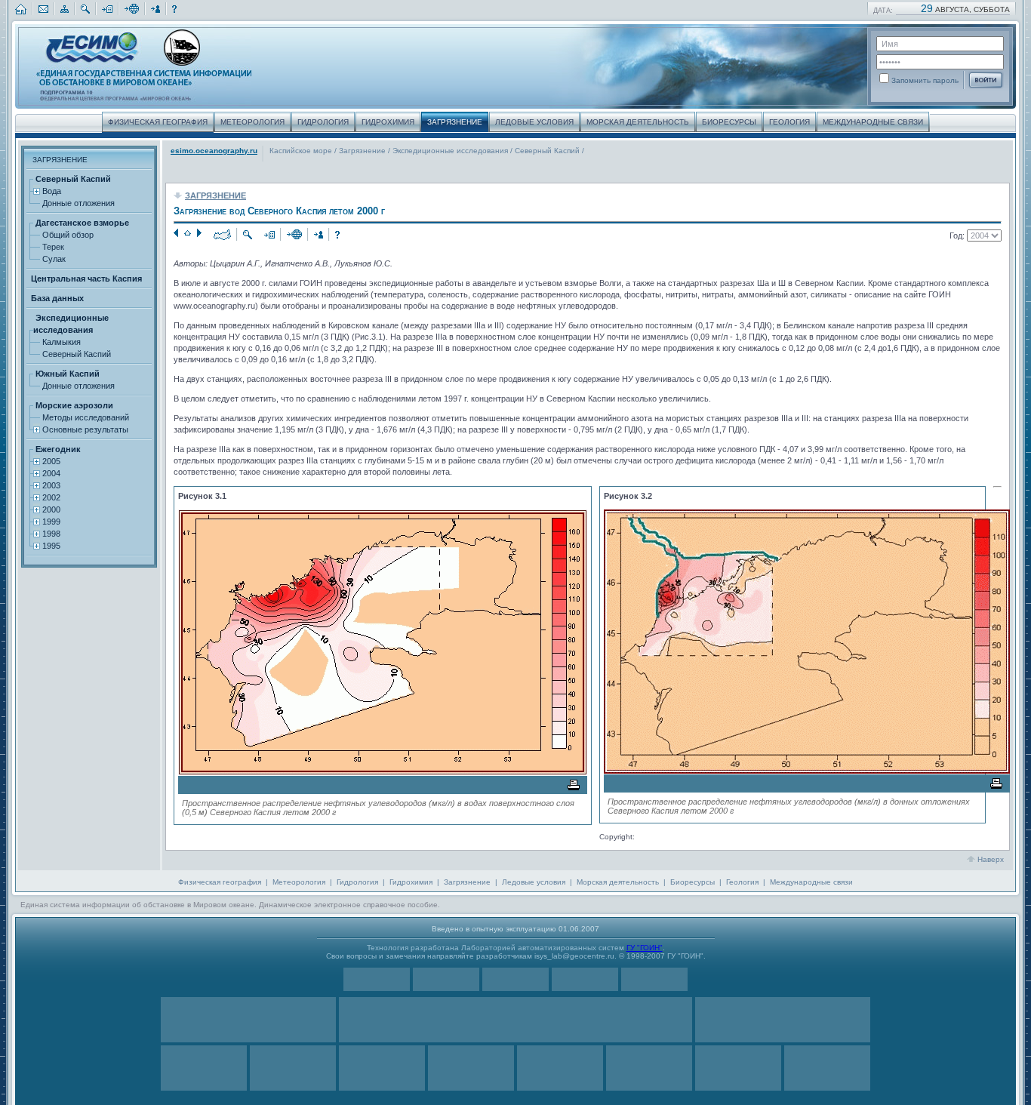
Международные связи (811, 882)
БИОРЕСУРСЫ (729, 122)
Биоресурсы (692, 882)
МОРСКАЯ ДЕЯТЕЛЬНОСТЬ (637, 122)
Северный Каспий (72, 178)
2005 (50, 461)
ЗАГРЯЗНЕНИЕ (454, 122)
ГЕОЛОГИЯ (789, 122)
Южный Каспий (66, 373)
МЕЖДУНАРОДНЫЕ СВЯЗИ (873, 122)
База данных (56, 298)
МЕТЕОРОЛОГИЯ (252, 122)
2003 (50, 485)
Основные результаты (84, 429)
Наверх (990, 859)
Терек (52, 246)
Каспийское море (301, 150)
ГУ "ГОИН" (644, 947)
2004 (50, 473)
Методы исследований (84, 417)
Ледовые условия (533, 882)
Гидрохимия (410, 882)
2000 (50, 509)
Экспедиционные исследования (451, 150)
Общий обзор (67, 234)
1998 (50, 533)
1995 (50, 545)
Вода (50, 190)
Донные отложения (77, 203)
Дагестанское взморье (81, 222)
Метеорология (298, 882)
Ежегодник (57, 449)
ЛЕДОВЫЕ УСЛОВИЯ (534, 122)
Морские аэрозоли (73, 405)
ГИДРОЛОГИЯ (323, 122)
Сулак (53, 258)
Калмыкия (60, 341)
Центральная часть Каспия (85, 278)
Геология (742, 882)
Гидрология (357, 882)
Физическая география (219, 882)
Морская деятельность (618, 882)
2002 (50, 497)
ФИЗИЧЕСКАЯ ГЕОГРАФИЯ (158, 122)
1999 (50, 521)
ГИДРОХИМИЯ (388, 122)
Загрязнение (363, 150)
